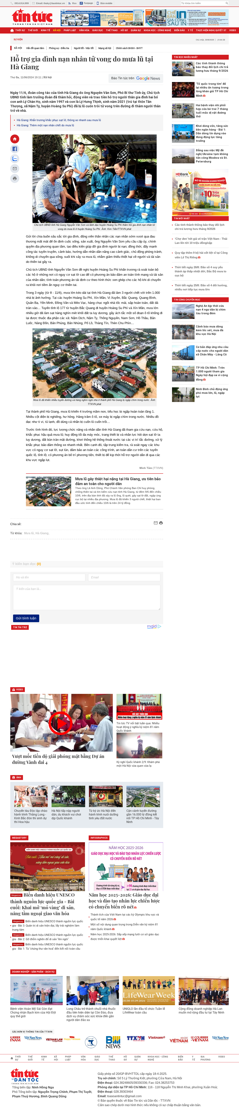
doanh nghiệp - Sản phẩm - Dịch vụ (33, 971)
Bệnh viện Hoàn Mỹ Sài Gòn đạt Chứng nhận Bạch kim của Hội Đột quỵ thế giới (33, 1012)
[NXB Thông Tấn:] (82, 1042)
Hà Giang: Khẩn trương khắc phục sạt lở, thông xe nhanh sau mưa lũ (59, 120)
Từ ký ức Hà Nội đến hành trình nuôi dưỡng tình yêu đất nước (103, 814)
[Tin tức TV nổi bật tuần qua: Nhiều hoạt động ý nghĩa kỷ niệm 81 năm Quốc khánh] (139, 707)
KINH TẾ (45, 30)
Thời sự (20, 30)
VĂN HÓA (84, 30)
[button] (157, 797)
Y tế (190, 30)
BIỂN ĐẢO (179, 30)
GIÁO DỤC (97, 30)
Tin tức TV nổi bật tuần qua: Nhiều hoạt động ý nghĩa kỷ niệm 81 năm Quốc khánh (138, 727)
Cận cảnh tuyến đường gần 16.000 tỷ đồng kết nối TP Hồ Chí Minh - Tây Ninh (142, 816)
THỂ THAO (112, 30)
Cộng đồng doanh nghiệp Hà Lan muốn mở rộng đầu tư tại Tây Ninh (202, 1010)
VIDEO (232, 30)
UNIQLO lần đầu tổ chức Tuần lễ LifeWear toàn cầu (144, 1010)
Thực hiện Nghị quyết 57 (211, 30)
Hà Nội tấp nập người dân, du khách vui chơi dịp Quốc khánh (66, 814)
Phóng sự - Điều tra (59, 48)
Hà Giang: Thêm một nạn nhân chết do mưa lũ (45, 125)
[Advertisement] (87, 550)
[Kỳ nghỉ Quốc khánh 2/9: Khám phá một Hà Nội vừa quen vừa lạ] (139, 745)
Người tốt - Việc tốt (84, 48)
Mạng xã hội (104, 48)
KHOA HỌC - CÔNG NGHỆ (157, 30)
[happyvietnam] (61, 1038)
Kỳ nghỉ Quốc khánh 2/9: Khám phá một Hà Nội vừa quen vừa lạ (138, 763)
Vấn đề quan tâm (35, 48)
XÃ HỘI (57, 30)
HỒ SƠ (124, 30)
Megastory (16, 895)
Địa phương (205, 1058)
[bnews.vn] (104, 1042)
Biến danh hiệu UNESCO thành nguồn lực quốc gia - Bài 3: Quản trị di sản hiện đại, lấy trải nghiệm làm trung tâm (47, 925)
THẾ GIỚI (33, 30)
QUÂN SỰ (136, 30)
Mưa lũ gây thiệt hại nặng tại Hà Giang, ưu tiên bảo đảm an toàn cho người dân (118, 481)
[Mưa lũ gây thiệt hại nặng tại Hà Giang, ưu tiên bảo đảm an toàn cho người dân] (48, 491)
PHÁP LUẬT (70, 30)
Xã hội (18, 48)
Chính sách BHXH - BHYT (129, 48)
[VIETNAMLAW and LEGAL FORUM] (43, 1040)
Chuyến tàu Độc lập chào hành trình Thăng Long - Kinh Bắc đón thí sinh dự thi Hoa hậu (30, 816)
